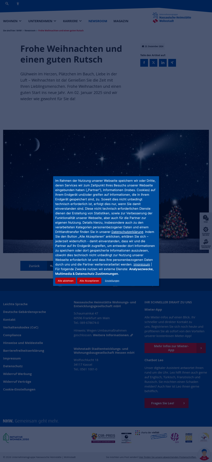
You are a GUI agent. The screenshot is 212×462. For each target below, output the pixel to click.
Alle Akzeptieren (89, 280)
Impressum (141, 264)
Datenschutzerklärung (127, 232)
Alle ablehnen (65, 280)
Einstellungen (112, 280)
